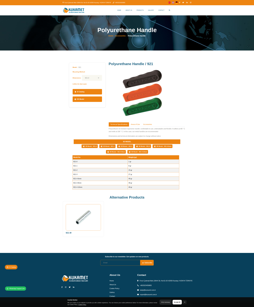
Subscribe (148, 263)
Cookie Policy (82, 304)
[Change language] (169, 3)
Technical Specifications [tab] (118, 124)
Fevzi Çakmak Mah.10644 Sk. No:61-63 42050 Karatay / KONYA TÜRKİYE (87, 2)
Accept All (177, 302)
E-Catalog (80, 92)
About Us (129, 10)
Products (140, 10)
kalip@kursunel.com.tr (148, 290)
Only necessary (165, 302)
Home (119, 10)
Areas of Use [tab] (135, 124)
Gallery (151, 10)
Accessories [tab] (147, 124)
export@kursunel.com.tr (148, 294)
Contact (161, 10)
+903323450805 (120, 2)
